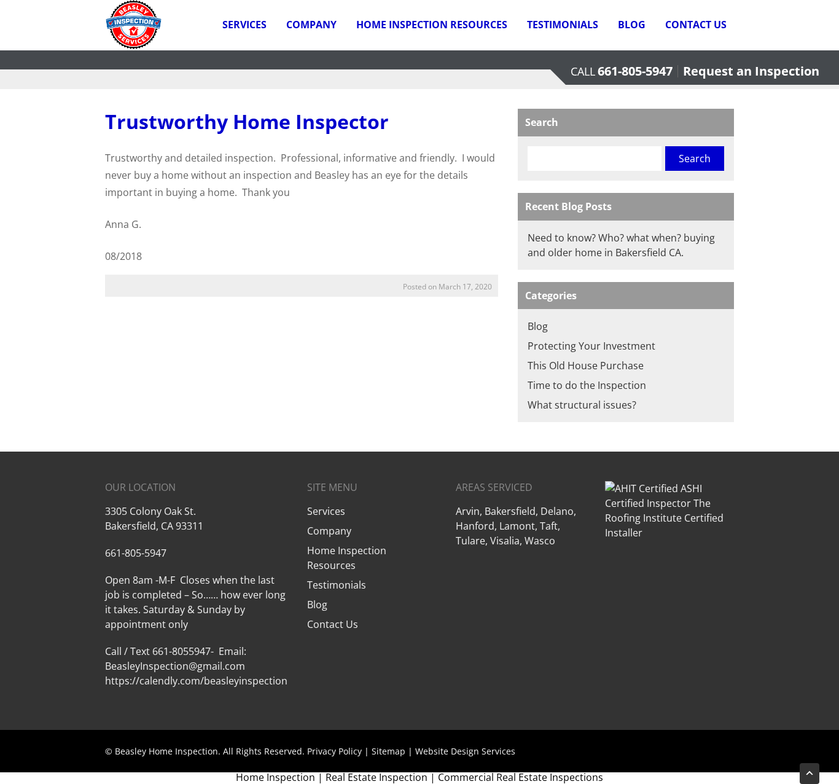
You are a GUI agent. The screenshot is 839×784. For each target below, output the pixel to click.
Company (311, 24)
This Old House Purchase (586, 365)
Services (244, 24)
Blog (632, 24)
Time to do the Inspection (587, 385)
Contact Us (696, 24)
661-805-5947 (635, 71)
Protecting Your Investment (591, 346)
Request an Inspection (751, 71)
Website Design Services (465, 751)
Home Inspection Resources (431, 24)
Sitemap (388, 751)
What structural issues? (582, 405)
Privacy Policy (334, 751)
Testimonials (562, 24)
